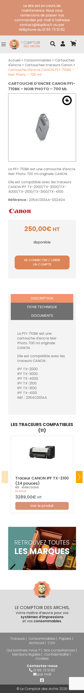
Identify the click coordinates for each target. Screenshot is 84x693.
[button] (67, 100)
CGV (51, 642)
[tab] (42, 298)
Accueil (14, 60)
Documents (42, 315)
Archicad (36, 642)
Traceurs (17, 638)
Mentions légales (26, 654)
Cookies (42, 658)
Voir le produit (42, 505)
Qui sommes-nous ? (23, 650)
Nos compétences (59, 650)
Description (42, 298)
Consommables (37, 60)
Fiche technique (42, 306)
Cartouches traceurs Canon (48, 65)
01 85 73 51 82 (44, 670)
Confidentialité (56, 654)
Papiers (65, 638)
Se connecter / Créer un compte (42, 262)
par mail (44, 674)
